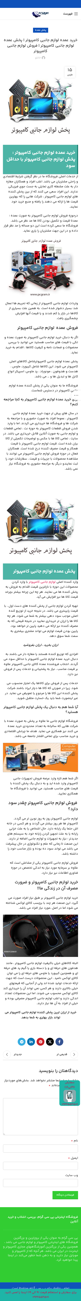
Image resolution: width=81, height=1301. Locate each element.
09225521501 (70, 1104)
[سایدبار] (76, 395)
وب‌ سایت (71, 1175)
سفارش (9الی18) (69, 1085)
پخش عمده (40, 30)
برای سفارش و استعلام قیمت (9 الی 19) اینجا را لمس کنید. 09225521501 (40, 1294)
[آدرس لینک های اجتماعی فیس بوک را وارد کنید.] (59, 1042)
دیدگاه (72, 1094)
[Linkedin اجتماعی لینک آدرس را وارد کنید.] (31, 1042)
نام (74, 1140)
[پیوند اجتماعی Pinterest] (40, 1042)
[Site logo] (40, 13)
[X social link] (50, 1042)
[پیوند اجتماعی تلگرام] (22, 1042)
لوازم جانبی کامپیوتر (42, 582)
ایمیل (73, 1158)
